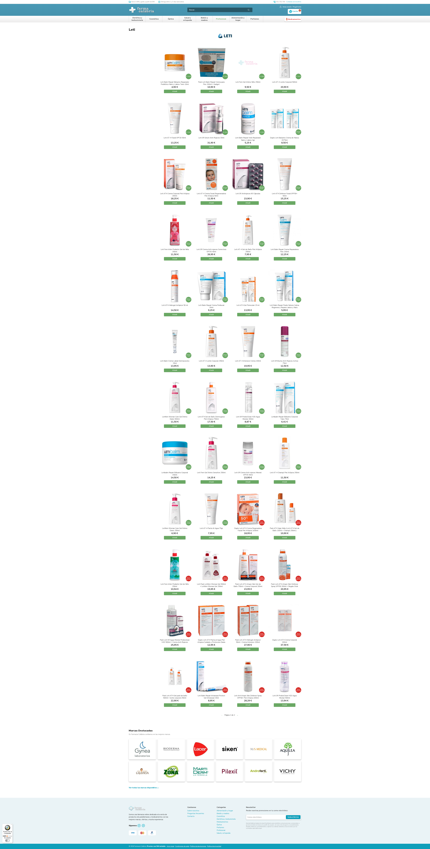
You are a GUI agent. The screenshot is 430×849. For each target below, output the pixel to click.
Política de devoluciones (198, 846)
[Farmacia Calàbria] (142, 9)
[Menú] (11, 825)
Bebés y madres (204, 19)
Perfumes (254, 19)
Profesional (221, 19)
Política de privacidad (214, 846)
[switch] (7, 840)
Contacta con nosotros (293, 2)
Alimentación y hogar (237, 19)
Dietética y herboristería (137, 19)
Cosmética (154, 19)
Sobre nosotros (193, 811)
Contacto (191, 816)
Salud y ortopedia (187, 19)
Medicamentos (294, 19)
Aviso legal (170, 846)
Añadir (174, 91)
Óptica (171, 19)
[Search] (248, 10)
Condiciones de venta (182, 846)
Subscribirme (293, 817)
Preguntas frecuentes (195, 813)
